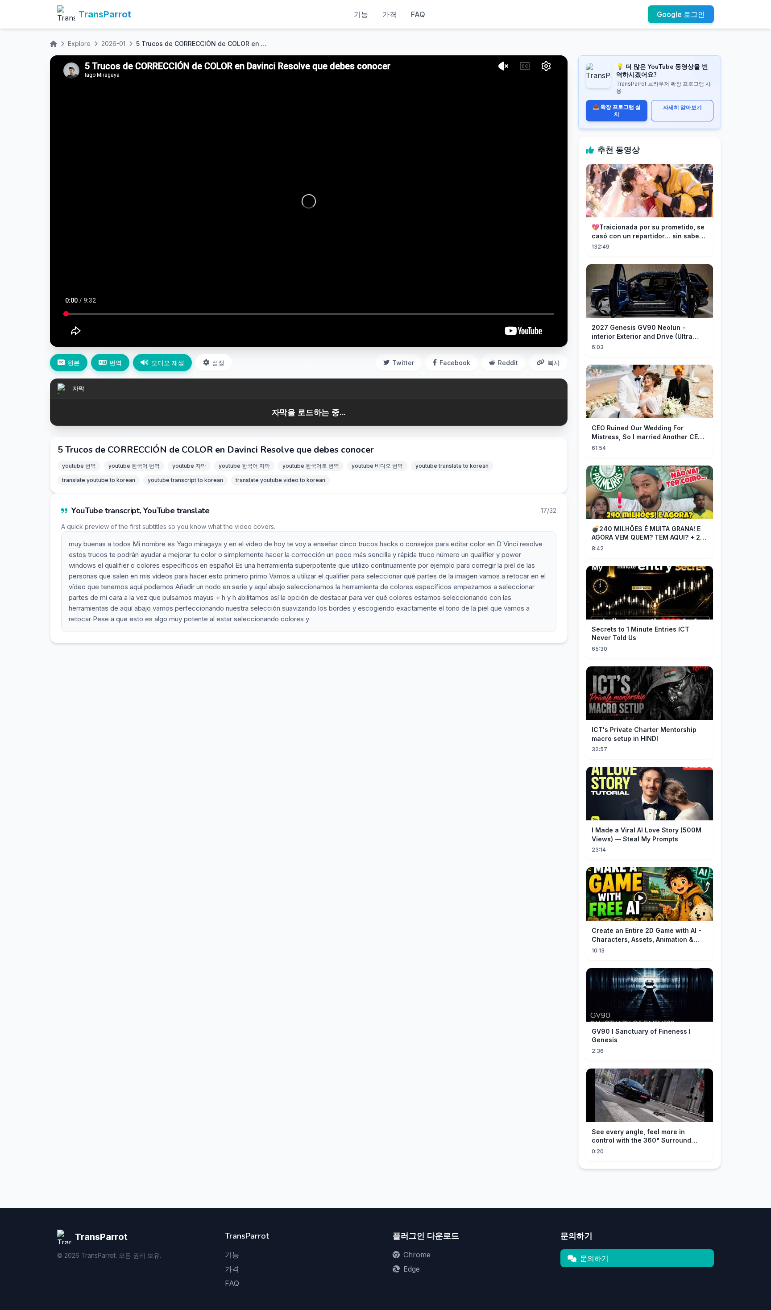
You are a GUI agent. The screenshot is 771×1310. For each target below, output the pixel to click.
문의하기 (594, 1258)
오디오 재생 (167, 362)
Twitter (403, 362)
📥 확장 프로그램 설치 (617, 110)
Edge (411, 1268)
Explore (79, 43)
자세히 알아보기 (682, 107)
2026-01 (113, 43)
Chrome (417, 1254)
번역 (115, 362)
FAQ (418, 14)
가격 (389, 14)
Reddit (508, 362)
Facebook (454, 362)
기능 (361, 14)
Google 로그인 (681, 14)
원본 (73, 362)
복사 (553, 362)
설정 (218, 362)
